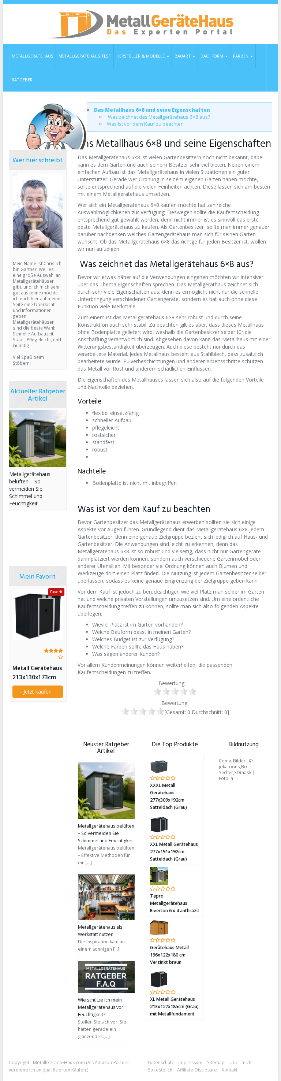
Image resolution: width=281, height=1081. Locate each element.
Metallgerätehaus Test (85, 56)
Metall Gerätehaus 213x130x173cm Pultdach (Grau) (37, 673)
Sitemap (216, 1062)
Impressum (190, 1062)
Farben (241, 56)
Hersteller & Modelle (141, 56)
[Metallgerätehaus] (140, 24)
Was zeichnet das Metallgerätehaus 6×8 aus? (158, 117)
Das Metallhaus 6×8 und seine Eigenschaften (152, 110)
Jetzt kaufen (37, 691)
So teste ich (160, 1070)
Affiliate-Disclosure (197, 1070)
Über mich (240, 1062)
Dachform (212, 56)
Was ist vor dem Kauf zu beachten (145, 123)
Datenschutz (161, 1062)
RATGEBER (22, 79)
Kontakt (229, 1070)
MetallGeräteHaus (32, 56)
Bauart (183, 56)
